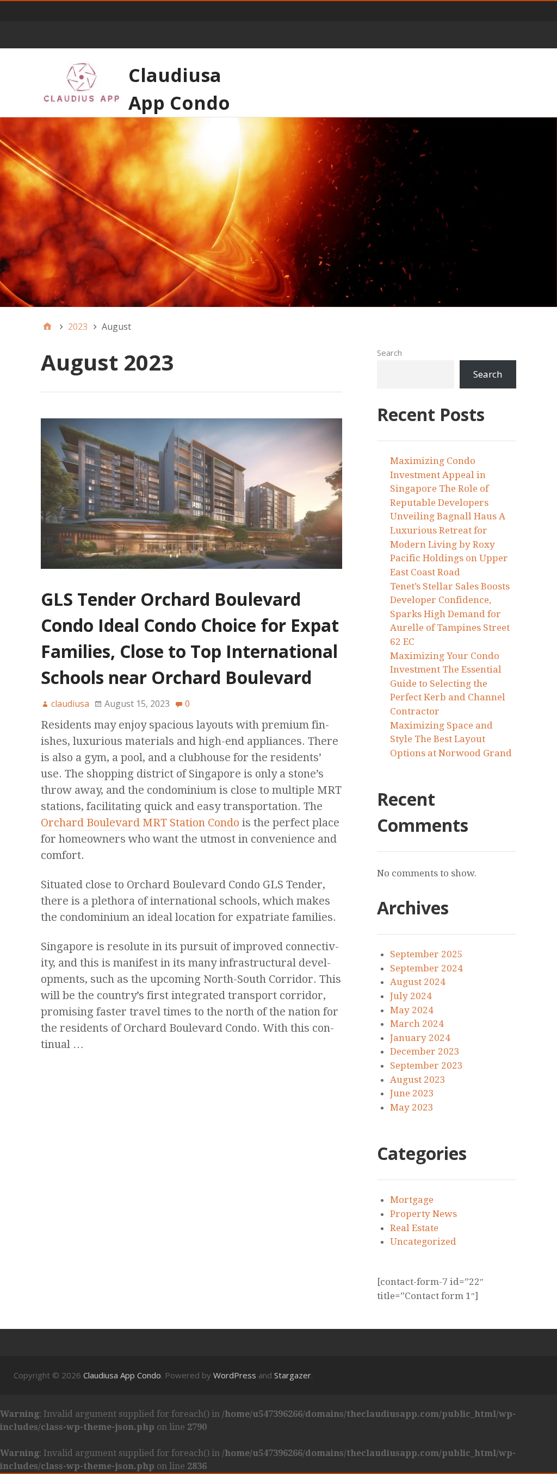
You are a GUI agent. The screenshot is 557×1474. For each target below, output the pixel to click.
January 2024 (420, 1037)
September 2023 (426, 1065)
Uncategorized (423, 1241)
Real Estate (414, 1227)
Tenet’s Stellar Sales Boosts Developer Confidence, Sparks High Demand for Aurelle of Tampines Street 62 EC (450, 614)
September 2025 (426, 954)
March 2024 (417, 1023)
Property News (423, 1213)
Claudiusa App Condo (122, 1375)
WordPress (234, 1375)
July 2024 (411, 995)
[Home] (47, 326)
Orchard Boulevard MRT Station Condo (140, 822)
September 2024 (426, 968)
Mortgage (412, 1199)
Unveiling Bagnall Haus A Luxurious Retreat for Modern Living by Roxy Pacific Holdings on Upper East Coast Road (449, 544)
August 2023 (417, 1079)
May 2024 (412, 1010)
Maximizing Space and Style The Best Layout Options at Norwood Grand (451, 739)
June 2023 (412, 1093)
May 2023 (412, 1107)
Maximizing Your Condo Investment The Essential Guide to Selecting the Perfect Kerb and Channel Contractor (447, 683)
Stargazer (292, 1375)
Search (389, 352)
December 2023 (425, 1051)
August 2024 (417, 981)
